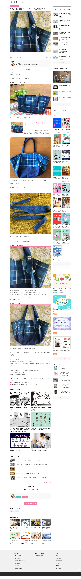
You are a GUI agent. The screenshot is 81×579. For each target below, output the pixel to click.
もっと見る (62, 104)
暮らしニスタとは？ (18, 555)
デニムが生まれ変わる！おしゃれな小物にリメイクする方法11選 (28, 460)
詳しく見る (24, 497)
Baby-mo (57, 565)
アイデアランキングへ (62, 62)
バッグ (12, 511)
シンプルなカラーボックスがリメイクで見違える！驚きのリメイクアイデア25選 (31, 477)
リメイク (16, 511)
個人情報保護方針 (18, 568)
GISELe (57, 563)
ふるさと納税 (58, 558)
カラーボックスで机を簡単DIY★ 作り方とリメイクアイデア (27, 468)
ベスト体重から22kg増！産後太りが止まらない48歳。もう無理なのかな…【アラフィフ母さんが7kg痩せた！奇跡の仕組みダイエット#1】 (20, 430)
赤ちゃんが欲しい (59, 568)
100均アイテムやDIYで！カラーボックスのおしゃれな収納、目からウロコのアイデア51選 (32, 464)
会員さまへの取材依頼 (39, 555)
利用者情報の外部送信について (20, 560)
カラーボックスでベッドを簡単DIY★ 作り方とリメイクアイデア (28, 473)
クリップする (48, 5)
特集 (57, 555)
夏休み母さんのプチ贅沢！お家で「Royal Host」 (20, 382)
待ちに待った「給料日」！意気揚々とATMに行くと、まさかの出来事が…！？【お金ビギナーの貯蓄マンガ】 (41, 409)
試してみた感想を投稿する (30, 503)
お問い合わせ (17, 565)
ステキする (49, 57)
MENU (68, 2)
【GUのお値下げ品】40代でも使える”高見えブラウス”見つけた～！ (24, 384)
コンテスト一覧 (62, 358)
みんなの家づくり (59, 560)
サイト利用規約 (17, 558)
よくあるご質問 (17, 563)
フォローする (18, 497)
